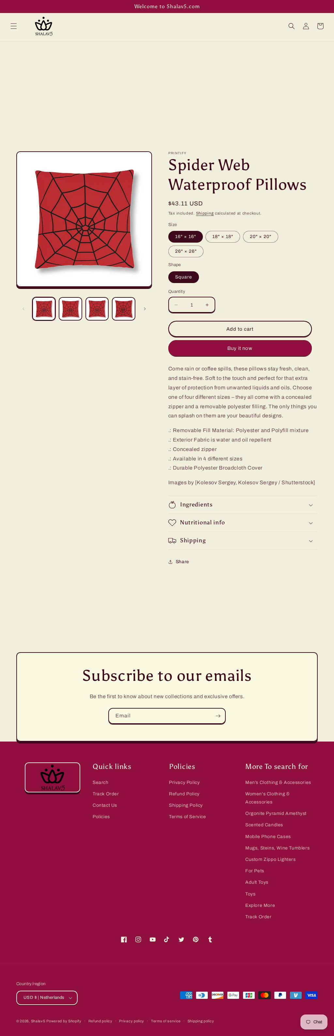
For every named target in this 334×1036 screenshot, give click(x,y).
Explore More (260, 905)
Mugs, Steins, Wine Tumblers (277, 848)
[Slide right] (145, 309)
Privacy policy (131, 1021)
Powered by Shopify (64, 1021)
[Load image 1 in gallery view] (43, 308)
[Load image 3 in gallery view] (97, 308)
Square (183, 277)
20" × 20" (260, 236)
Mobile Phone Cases (268, 836)
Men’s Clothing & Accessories (278, 782)
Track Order (106, 793)
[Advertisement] (167, 90)
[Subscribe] (218, 716)
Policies (101, 816)
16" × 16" (185, 236)
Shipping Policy (186, 805)
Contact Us (105, 805)
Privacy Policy (184, 782)
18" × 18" (222, 236)
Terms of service (166, 1021)
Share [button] (182, 561)
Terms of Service (187, 816)
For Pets (254, 870)
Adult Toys (256, 882)
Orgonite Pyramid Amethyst (276, 813)
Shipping (205, 213)
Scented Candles (264, 824)
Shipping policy (201, 1021)
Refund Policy (184, 793)
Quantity (176, 291)
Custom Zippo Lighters (270, 859)
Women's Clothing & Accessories (267, 797)
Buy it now (239, 348)
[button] (14, 26)
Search (101, 782)
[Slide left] (23, 309)
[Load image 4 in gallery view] (123, 308)
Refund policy (100, 1021)
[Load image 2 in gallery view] (70, 308)
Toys (250, 894)
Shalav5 (38, 1021)
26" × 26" (186, 251)
